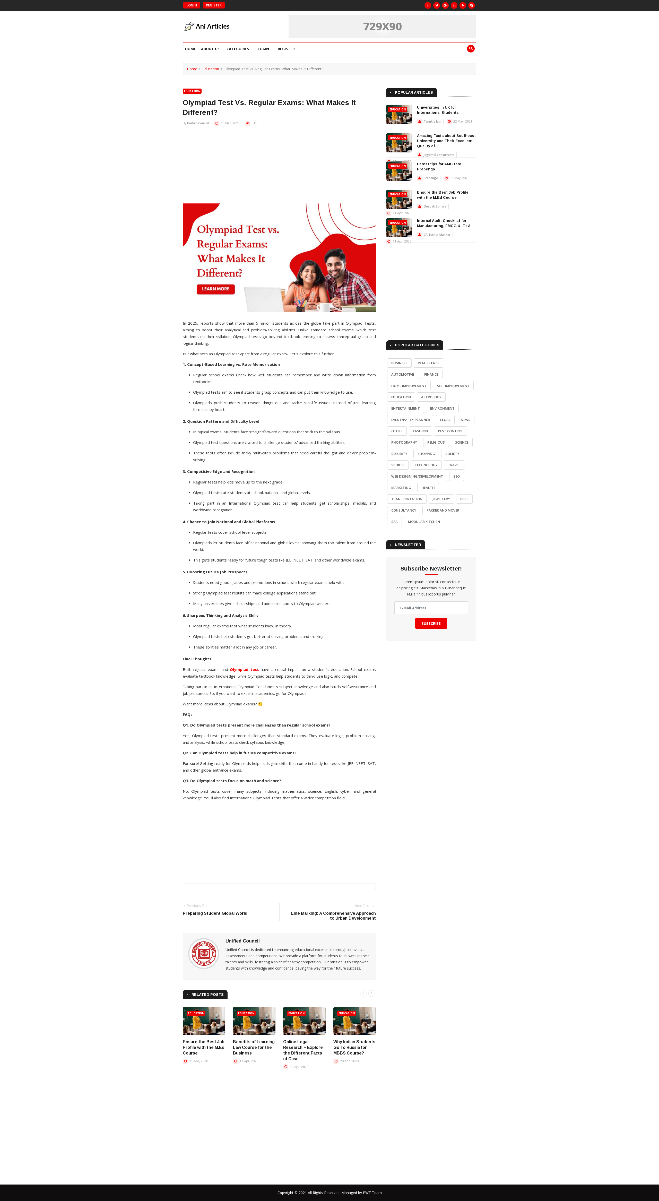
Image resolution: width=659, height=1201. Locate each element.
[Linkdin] (454, 5)
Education (211, 68)
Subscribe (431, 623)
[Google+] (445, 5)
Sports (397, 465)
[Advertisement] (279, 167)
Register (214, 5)
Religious (436, 442)
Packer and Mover (443, 510)
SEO (456, 476)
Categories (238, 48)
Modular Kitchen (424, 521)
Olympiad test (244, 669)
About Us (210, 48)
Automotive (402, 374)
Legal (445, 419)
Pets (464, 499)
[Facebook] (427, 5)
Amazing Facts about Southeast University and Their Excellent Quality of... (446, 141)
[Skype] (471, 5)
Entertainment (405, 408)
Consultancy (403, 510)
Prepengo (431, 178)
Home (190, 48)
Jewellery (441, 499)
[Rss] (462, 5)
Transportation (406, 499)
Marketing (401, 487)
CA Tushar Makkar (437, 234)
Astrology (431, 397)
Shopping (426, 453)
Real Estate (428, 363)
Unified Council (198, 123)
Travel (454, 465)
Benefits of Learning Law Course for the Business (254, 1047)
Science (462, 442)
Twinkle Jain (432, 121)
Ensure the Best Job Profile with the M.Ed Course (203, 1047)
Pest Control (450, 431)
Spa (394, 521)
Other (397, 431)
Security (399, 453)
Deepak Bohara (435, 206)
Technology (426, 465)
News (465, 419)
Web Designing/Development (417, 476)
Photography (404, 442)
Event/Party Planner (410, 419)
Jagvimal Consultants (439, 155)
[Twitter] (436, 5)
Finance (431, 374)
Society (452, 453)
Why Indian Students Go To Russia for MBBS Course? (354, 1047)
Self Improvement (453, 385)
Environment (442, 408)
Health (428, 487)
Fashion (420, 431)
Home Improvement (409, 385)
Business (399, 363)
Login (191, 5)
